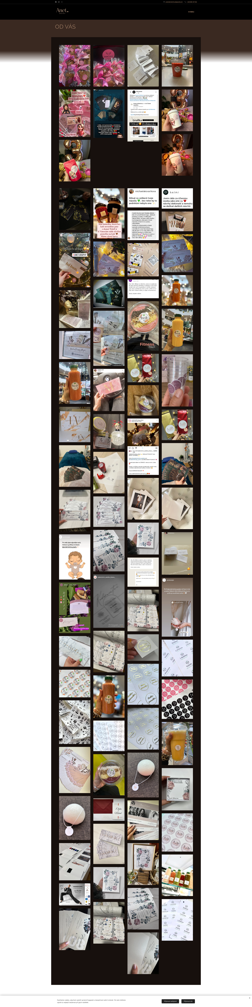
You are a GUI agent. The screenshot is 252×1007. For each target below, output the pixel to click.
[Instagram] (59, 2)
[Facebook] (56, 2)
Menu (192, 12)
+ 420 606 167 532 (192, 2)
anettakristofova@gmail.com (174, 2)
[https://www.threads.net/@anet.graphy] (62, 2)
